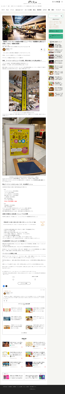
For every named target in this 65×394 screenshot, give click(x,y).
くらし (63, 9)
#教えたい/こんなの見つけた (54, 27)
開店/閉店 (39, 9)
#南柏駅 (8, 46)
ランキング (58, 9)
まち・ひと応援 (28, 9)
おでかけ (45, 9)
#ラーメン (51, 21)
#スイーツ (51, 22)
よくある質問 (20, 386)
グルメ (7, 9)
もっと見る (23, 332)
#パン (54, 22)
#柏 (29, 46)
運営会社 (15, 386)
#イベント (51, 24)
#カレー (57, 22)
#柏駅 (6, 46)
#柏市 (3, 46)
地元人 (34, 9)
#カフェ (60, 21)
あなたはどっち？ (19, 9)
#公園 (54, 24)
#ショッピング (25, 46)
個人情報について (33, 386)
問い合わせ (5, 386)
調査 (49, 9)
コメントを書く (25, 283)
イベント (12, 9)
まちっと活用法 (26, 386)
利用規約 (10, 386)
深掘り (52, 9)
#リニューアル (20, 46)
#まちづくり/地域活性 (14, 46)
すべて (3, 9)
